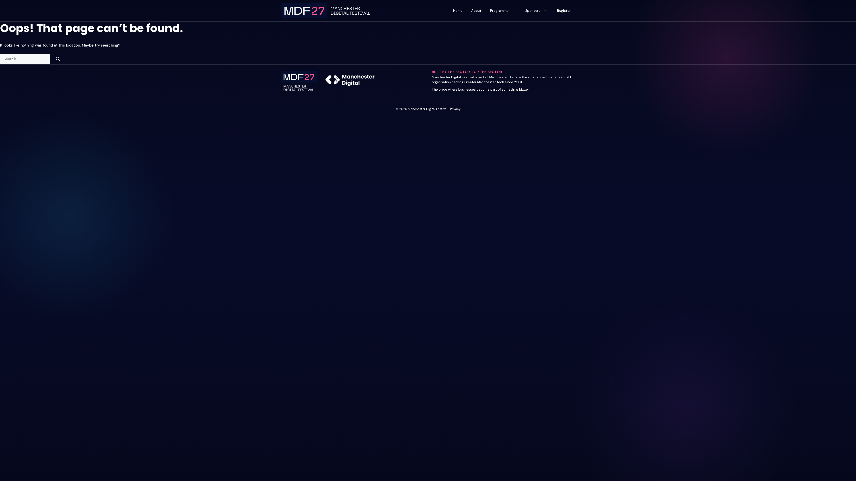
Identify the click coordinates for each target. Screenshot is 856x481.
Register (564, 10)
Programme (499, 10)
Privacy (455, 109)
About (476, 10)
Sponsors (532, 10)
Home (457, 10)
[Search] (57, 59)
